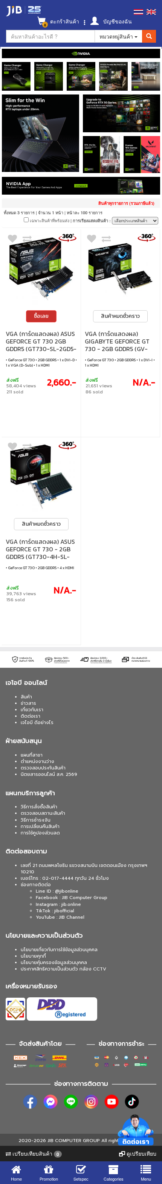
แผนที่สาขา (32, 755)
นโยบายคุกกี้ (33, 956)
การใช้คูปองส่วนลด (40, 833)
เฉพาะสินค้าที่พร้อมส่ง (49, 220)
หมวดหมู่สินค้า (116, 36)
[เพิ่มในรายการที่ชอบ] (12, 240)
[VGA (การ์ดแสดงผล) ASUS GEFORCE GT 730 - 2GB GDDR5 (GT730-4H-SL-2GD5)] (41, 476)
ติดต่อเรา (30, 716)
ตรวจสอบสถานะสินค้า (43, 813)
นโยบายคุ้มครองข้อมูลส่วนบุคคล (54, 962)
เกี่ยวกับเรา (32, 709)
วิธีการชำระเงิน (35, 820)
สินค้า (26, 696)
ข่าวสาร (28, 703)
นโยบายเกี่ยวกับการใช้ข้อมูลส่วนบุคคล (59, 949)
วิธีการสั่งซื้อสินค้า (39, 806)
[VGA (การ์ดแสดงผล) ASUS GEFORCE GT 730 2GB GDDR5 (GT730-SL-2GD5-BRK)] (41, 269)
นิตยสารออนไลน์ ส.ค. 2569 (49, 774)
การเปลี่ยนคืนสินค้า (40, 826)
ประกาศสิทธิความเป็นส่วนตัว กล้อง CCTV (63, 969)
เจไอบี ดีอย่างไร (37, 722)
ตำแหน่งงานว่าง (37, 761)
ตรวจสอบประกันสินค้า (43, 768)
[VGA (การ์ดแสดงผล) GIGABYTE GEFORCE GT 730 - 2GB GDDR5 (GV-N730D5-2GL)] (120, 269)
